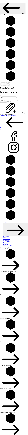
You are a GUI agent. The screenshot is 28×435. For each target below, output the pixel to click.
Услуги (15, 224)
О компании (6, 240)
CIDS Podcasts (6, 241)
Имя (1, 95)
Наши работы (6, 239)
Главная (5, 222)
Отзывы (5, 237)
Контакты (5, 244)
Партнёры (5, 242)
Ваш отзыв (2, 100)
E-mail (1, 97)
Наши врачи (6, 236)
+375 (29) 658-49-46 (7, 245)
